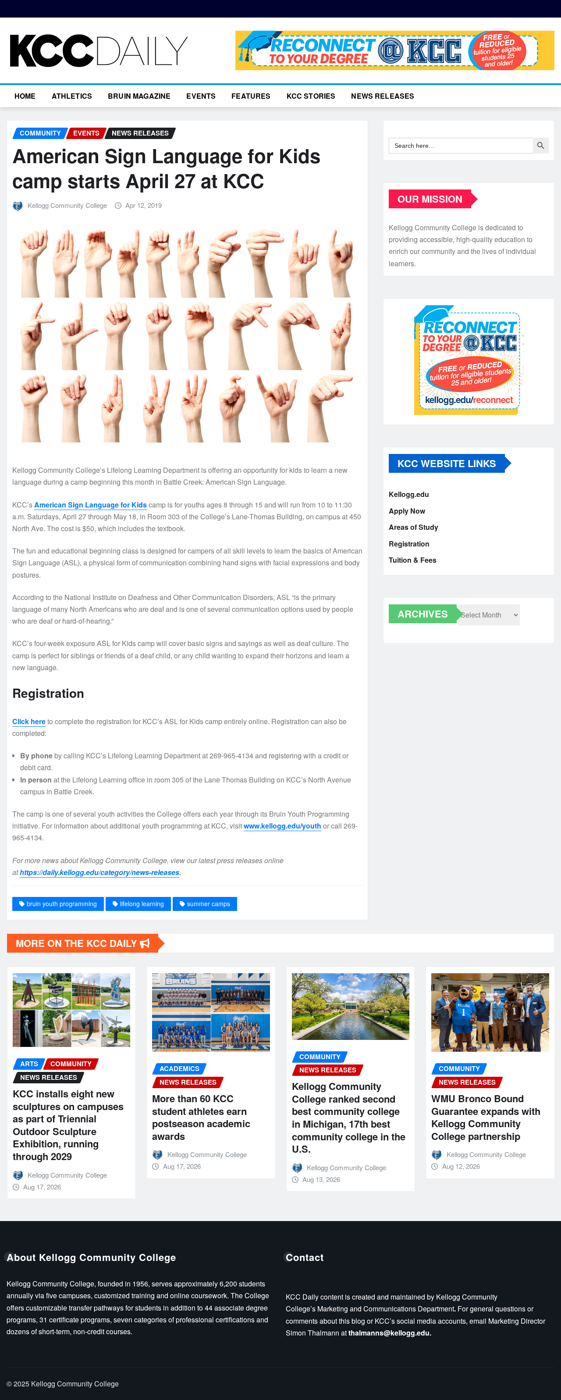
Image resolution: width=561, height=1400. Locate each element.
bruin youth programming (62, 903)
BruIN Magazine (139, 96)
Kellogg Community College (67, 205)
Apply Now (407, 511)
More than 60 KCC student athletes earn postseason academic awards (201, 1117)
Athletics (72, 96)
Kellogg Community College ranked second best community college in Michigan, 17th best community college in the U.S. (348, 1117)
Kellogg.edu (409, 494)
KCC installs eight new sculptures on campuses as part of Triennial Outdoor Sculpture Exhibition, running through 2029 (68, 1124)
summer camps (208, 903)
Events (201, 96)
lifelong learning (142, 903)
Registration (409, 544)
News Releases (382, 96)
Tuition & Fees (413, 560)
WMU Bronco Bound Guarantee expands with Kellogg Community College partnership (485, 1117)
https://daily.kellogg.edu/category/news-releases (99, 872)
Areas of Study (413, 527)
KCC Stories (311, 96)
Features (250, 96)
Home (25, 96)
